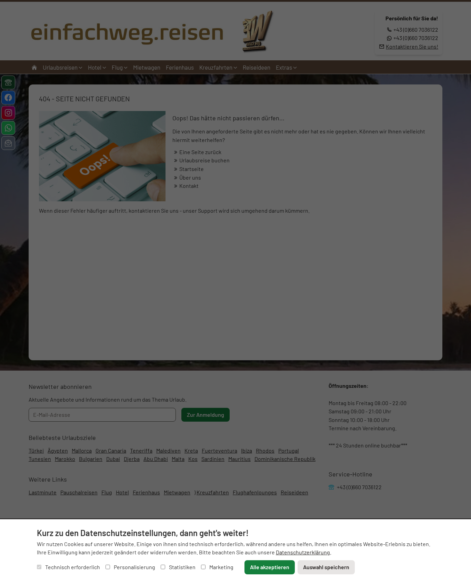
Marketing (220, 567)
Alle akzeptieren (269, 567)
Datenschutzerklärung (303, 552)
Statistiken (182, 567)
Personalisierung (134, 567)
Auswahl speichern (326, 567)
